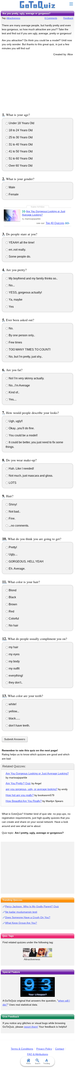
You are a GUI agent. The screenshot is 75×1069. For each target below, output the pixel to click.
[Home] (37, 5)
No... (11, 285)
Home (28, 1063)
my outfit (13, 668)
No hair (13, 625)
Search (37, 1063)
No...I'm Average (19, 385)
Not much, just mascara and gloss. (30, 475)
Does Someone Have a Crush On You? (27, 917)
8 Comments (51, 18)
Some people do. (19, 256)
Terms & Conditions (22, 1048)
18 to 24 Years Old (20, 130)
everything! (15, 675)
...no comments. (18, 525)
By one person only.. (21, 335)
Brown (12, 604)
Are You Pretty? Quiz (18, 783)
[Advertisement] (37, 83)
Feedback (68, 18)
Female (13, 194)
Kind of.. (13, 392)
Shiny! (12, 504)
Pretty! (12, 547)
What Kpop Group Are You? (21, 922)
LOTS (12, 482)
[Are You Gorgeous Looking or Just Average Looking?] (12, 215)
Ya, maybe (15, 299)
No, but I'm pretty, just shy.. (25, 356)
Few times (15, 342)
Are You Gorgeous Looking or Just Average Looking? (43, 213)
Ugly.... (12, 554)
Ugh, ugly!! (15, 421)
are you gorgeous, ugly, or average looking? (31, 789)
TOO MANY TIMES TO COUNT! (29, 349)
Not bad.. (14, 511)
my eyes (13, 654)
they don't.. (15, 682)
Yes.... (12, 399)
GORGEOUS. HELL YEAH (26, 561)
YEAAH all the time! (21, 242)
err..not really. (17, 249)
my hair (13, 647)
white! (12, 704)
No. (10, 328)
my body (14, 661)
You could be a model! (23, 435)
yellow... (13, 711)
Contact (59, 1048)
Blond (12, 590)
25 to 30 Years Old (20, 137)
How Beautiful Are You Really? (24, 801)
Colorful (13, 618)
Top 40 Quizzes (55, 223)
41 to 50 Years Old (20, 151)
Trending (46, 1063)
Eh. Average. (16, 568)
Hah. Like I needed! (21, 468)
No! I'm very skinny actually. (26, 378)
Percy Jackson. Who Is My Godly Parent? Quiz (32, 906)
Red (11, 611)
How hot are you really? (20, 795)
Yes (11, 306)
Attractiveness (13, 18)
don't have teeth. (19, 725)
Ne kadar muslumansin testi (21, 911)
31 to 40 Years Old (20, 144)
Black (12, 597)
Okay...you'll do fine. (21, 428)
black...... (14, 718)
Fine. (11, 518)
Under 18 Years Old (21, 123)
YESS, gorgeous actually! (25, 292)
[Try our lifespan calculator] (37, 987)
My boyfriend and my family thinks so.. (33, 278)
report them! (31, 1026)
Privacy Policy (44, 1048)
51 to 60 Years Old (20, 158)
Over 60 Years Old (20, 165)
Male (11, 187)
